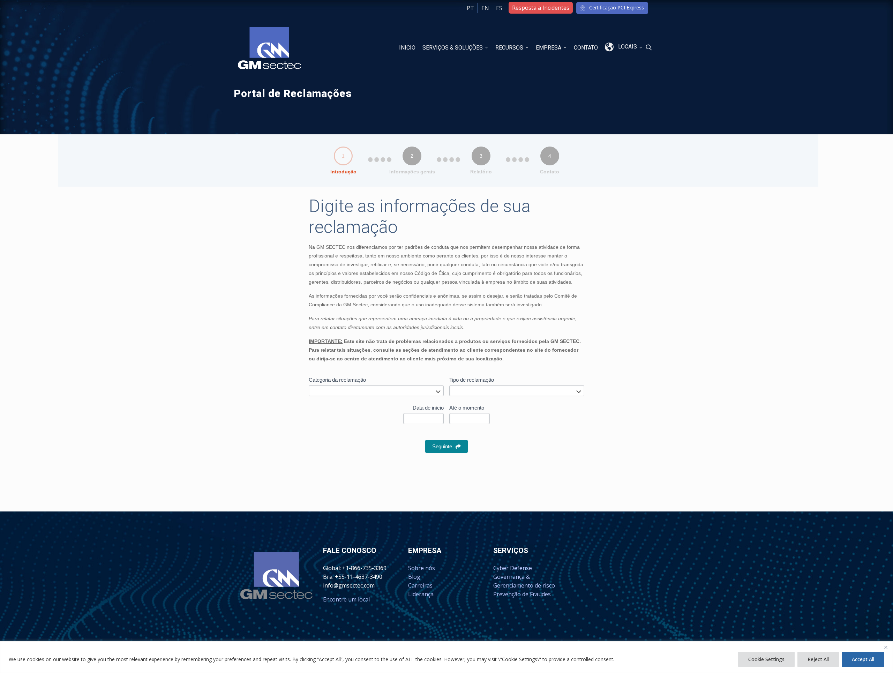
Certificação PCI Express (616, 7)
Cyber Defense (512, 568)
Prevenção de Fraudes (522, 594)
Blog (414, 577)
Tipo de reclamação (471, 380)
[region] (446, 657)
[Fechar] (885, 647)
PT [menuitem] (470, 8)
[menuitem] (485, 8)
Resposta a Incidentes (540, 8)
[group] (446, 162)
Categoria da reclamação (337, 380)
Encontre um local (346, 599)
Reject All (818, 659)
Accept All (863, 659)
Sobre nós (421, 568)
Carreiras (420, 585)
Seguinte (442, 446)
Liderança (421, 594)
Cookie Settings (766, 659)
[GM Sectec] (269, 47)
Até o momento (466, 408)
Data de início (428, 408)
